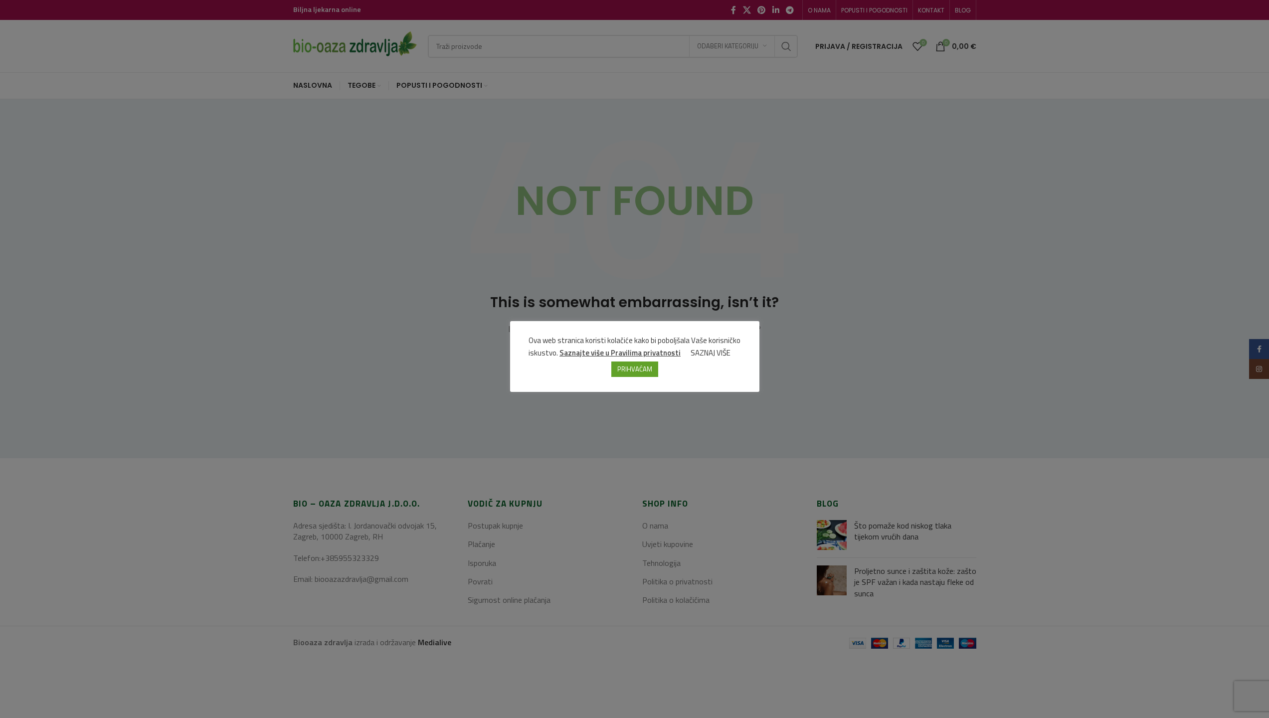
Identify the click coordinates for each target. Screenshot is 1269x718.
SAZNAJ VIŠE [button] (710, 353)
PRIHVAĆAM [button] (634, 369)
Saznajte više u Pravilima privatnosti (620, 353)
